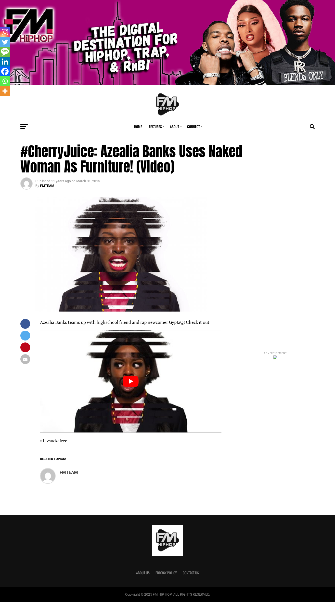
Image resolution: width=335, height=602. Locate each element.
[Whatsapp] (5, 81)
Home (138, 126)
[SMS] (5, 52)
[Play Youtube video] (130, 381)
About (174, 126)
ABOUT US (143, 572)
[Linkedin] (5, 61)
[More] (5, 91)
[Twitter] (5, 42)
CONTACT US (191, 572)
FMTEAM (47, 186)
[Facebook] (5, 71)
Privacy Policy (166, 572)
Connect (193, 126)
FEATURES (155, 126)
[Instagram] (5, 32)
